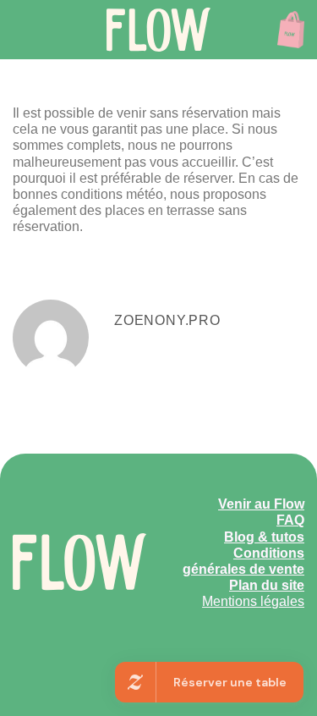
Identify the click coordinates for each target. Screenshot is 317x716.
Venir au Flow (261, 504)
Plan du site (266, 585)
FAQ (290, 520)
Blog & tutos (264, 537)
